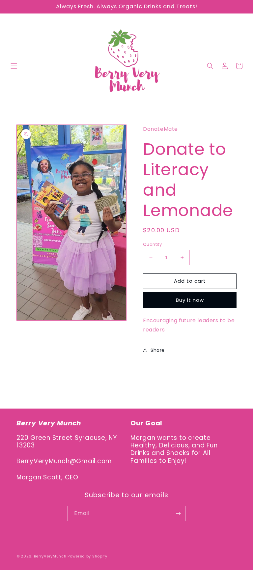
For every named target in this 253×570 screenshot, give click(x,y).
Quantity (152, 244)
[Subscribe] (178, 513)
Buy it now (190, 300)
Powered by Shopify (87, 556)
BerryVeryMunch (50, 556)
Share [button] (158, 350)
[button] (14, 66)
